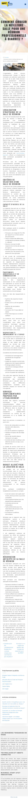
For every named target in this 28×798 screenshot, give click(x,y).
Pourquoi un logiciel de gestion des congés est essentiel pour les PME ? (19, 648)
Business (7, 57)
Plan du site (14, 797)
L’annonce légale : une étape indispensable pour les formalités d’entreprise (12, 718)
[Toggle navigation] (25, 4)
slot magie (5, 688)
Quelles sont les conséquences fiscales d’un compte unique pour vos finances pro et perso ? (8, 650)
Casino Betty (6, 686)
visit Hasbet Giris (7, 684)
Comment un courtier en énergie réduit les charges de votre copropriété (12, 712)
